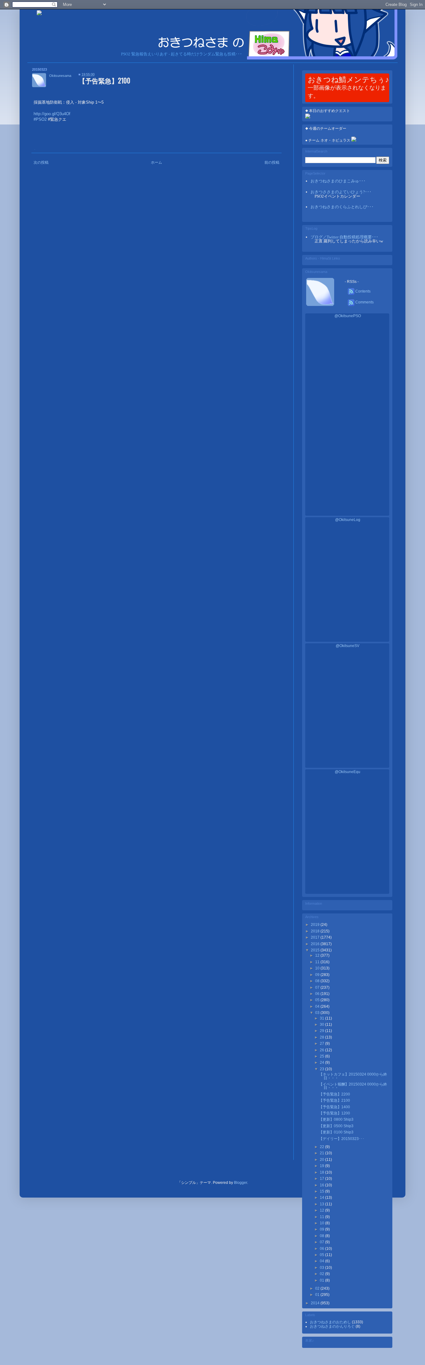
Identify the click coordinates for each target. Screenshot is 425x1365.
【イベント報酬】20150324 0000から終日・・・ (353, 1086)
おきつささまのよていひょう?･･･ (341, 192)
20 (322, 1159)
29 (322, 1031)
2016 (315, 944)
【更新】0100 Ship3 (336, 1132)
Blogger (240, 1182)
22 (322, 1147)
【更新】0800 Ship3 (336, 1119)
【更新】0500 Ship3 (336, 1126)
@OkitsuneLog (347, 520)
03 (317, 1013)
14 (322, 1197)
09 (317, 975)
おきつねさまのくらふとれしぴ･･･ (342, 206)
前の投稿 (271, 162)
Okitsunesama (60, 75)
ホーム (156, 162)
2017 (315, 937)
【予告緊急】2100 (334, 1100)
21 (322, 1153)
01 (322, 1280)
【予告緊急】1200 (334, 1113)
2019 (315, 924)
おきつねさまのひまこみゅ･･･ (338, 181)
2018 (315, 931)
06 (317, 994)
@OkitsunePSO (347, 316)
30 (322, 1024)
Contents (362, 291)
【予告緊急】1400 (334, 1107)
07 (317, 987)
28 (322, 1037)
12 (317, 955)
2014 (315, 1303)
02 (322, 1274)
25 (322, 1056)
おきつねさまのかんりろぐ (333, 1326)
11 (317, 962)
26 (322, 1050)
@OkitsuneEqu (347, 772)
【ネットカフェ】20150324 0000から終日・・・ (353, 1076)
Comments (364, 302)
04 (317, 1006)
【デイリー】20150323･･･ (341, 1139)
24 (322, 1062)
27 (322, 1043)
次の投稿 (41, 162)
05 (317, 1000)
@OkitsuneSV (347, 646)
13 (322, 1204)
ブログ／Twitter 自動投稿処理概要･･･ (344, 237)
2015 (315, 950)
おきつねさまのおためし (331, 1322)
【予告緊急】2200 (334, 1094)
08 (317, 981)
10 (317, 968)
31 (322, 1018)
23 (322, 1069)
